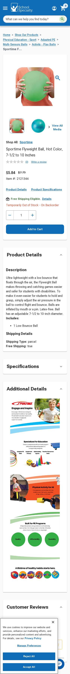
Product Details (16, 189)
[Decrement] (10, 215)
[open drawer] (5, 8)
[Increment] (32, 215)
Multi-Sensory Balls (15, 44)
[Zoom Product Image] (58, 78)
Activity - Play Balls (44, 44)
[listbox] (27, 132)
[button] (54, 8)
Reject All (29, 656)
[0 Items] (63, 8)
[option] (17, 132)
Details (47, 199)
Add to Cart (35, 229)
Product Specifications (46, 189)
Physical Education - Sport (19, 39)
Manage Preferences (29, 645)
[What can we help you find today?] (62, 19)
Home (6, 35)
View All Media (57, 127)
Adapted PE (48, 39)
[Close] (53, 622)
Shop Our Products (26, 35)
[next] (49, 127)
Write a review (38, 161)
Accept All (29, 667)
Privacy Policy (33, 638)
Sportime (26, 142)
